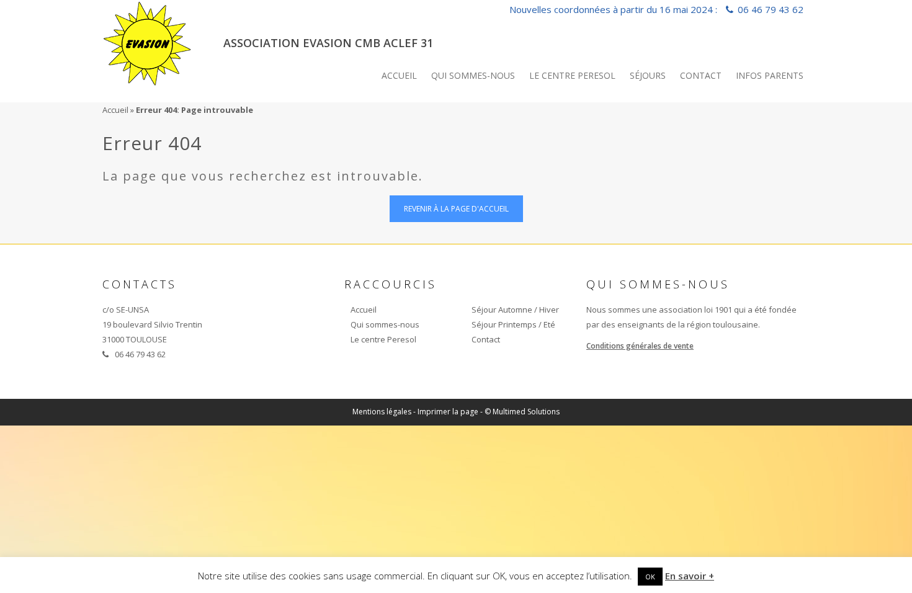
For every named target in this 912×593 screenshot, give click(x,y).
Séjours (648, 75)
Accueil (399, 75)
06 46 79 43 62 (770, 9)
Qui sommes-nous (473, 75)
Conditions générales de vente (640, 346)
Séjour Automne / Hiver (515, 309)
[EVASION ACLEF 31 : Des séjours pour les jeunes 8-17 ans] (148, 41)
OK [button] (650, 576)
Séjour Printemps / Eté (513, 324)
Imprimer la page (448, 411)
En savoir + (689, 575)
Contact (701, 75)
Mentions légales (381, 411)
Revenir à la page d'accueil (456, 208)
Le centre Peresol (572, 75)
